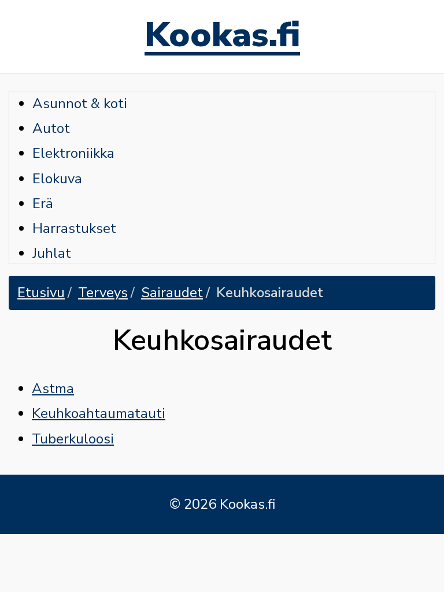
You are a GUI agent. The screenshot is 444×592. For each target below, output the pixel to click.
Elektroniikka (73, 153)
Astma (53, 388)
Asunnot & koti (79, 103)
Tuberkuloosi (73, 439)
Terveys (103, 292)
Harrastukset (74, 228)
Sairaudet (172, 292)
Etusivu (41, 292)
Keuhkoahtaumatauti (98, 413)
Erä (42, 203)
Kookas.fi (222, 36)
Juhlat (51, 253)
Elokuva (57, 178)
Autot (51, 128)
